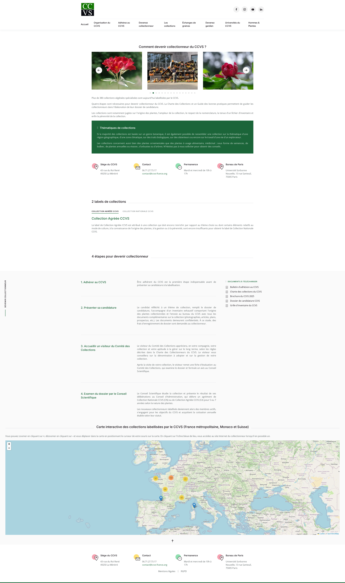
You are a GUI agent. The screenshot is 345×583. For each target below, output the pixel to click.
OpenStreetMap (333, 533)
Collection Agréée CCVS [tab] (105, 211)
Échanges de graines (189, 24)
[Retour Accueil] (87, 9)
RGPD (184, 571)
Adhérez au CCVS (124, 24)
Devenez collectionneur (146, 24)
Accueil (84, 24)
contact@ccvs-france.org (154, 173)
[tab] (150, 93)
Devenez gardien (210, 24)
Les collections (169, 24)
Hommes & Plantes (253, 24)
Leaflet (322, 533)
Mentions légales (166, 571)
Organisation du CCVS (102, 24)
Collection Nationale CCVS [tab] (138, 211)
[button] (99, 70)
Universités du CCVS (232, 24)
